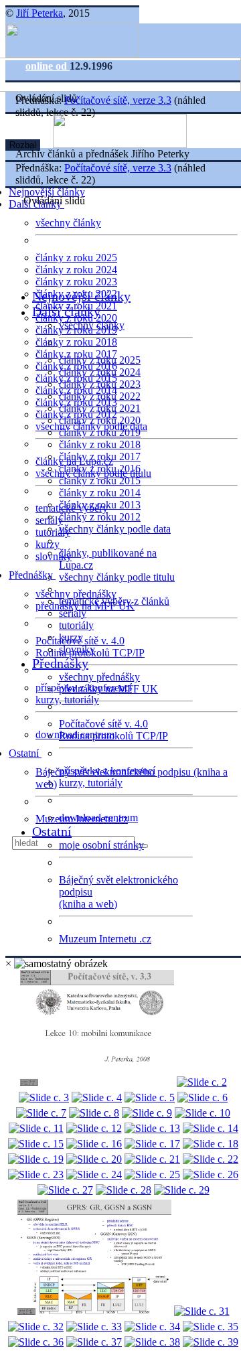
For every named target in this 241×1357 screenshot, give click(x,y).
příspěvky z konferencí (107, 770)
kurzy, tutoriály (67, 699)
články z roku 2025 (76, 257)
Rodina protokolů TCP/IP (113, 735)
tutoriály (52, 532)
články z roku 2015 (100, 480)
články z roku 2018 (76, 342)
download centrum (98, 817)
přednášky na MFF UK (108, 689)
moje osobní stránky (101, 845)
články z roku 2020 (100, 420)
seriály (72, 613)
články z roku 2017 (100, 456)
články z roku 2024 (76, 269)
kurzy (71, 637)
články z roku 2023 (76, 281)
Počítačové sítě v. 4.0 (103, 723)
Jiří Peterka (39, 13)
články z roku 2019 (100, 432)
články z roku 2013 (100, 504)
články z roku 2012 (100, 516)
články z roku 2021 (100, 408)
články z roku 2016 (100, 468)
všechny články (68, 222)
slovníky (53, 556)
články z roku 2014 (100, 492)
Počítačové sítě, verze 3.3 (117, 100)
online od (47, 66)
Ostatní (25, 753)
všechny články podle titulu (117, 577)
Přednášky (32, 575)
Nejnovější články (47, 192)
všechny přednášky (75, 593)
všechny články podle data (115, 528)
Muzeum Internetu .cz (105, 938)
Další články (66, 311)
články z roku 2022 (100, 396)
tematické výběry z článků (114, 601)
